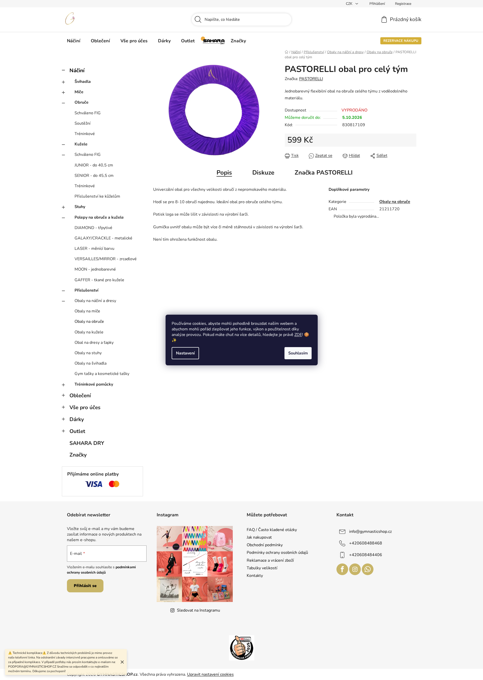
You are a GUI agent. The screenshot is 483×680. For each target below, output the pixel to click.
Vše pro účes (84, 407)
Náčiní (76, 70)
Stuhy (80, 207)
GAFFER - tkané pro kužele (99, 280)
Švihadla (83, 81)
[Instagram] (355, 569)
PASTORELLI (311, 79)
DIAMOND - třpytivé (93, 228)
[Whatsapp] (367, 569)
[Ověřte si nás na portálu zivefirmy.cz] (241, 647)
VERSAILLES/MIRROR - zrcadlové (106, 259)
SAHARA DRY (86, 443)
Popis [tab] (224, 172)
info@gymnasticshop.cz (370, 531)
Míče (79, 92)
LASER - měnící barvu (94, 248)
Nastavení (185, 353)
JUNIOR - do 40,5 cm (94, 165)
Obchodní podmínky (265, 545)
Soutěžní (83, 123)
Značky (78, 454)
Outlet (77, 431)
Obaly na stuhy (88, 353)
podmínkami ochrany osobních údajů (101, 570)
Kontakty (255, 575)
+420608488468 (365, 543)
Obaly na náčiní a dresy (95, 301)
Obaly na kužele (89, 332)
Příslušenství (86, 290)
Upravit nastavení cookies (210, 674)
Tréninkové (85, 134)
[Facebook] (342, 569)
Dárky (76, 419)
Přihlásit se (85, 586)
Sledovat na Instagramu (198, 610)
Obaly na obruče (89, 321)
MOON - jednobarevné (95, 269)
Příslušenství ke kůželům (97, 196)
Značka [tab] (324, 172)
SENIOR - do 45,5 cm (94, 175)
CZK (349, 3)
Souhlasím (298, 353)
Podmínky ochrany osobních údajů (277, 552)
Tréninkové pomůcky (94, 384)
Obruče (81, 102)
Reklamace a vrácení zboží (270, 560)
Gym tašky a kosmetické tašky (102, 373)
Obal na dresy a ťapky (94, 342)
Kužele (81, 144)
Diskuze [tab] (263, 172)
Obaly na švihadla (90, 363)
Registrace (403, 3)
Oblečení (80, 395)
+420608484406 (365, 555)
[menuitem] (73, 40)
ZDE (298, 334)
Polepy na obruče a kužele (99, 217)
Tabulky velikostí (262, 568)
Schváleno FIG (88, 113)
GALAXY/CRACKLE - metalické (103, 238)
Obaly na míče (87, 311)
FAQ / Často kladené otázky (272, 530)
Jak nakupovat (259, 537)
